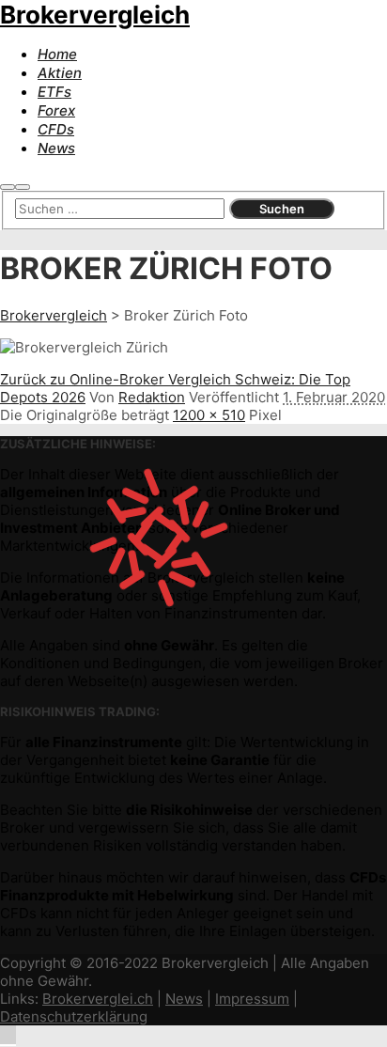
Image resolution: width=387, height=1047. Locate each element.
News (184, 999)
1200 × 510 (209, 415)
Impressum (252, 999)
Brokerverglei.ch (97, 999)
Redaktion (151, 397)
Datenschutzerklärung (73, 1016)
